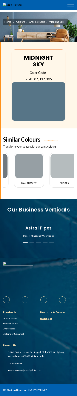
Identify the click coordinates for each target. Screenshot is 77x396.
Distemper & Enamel (13, 333)
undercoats (9, 328)
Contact (68, 19)
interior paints (10, 318)
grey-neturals (37, 21)
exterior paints (10, 323)
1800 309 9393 (15, 363)
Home (7, 21)
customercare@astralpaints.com (24, 370)
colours (20, 21)
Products (63, 11)
